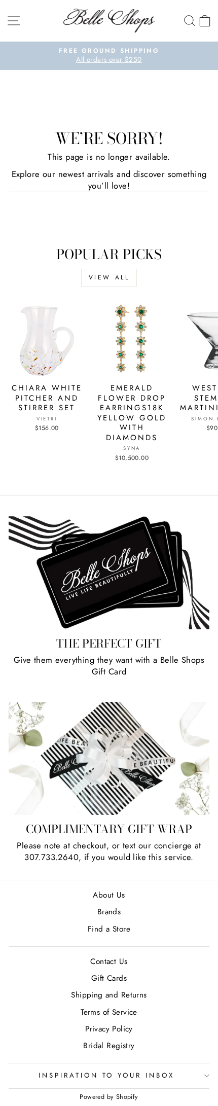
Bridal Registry (108, 1045)
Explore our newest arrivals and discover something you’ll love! (109, 180)
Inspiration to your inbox (106, 1075)
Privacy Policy (109, 1028)
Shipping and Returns (109, 995)
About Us (109, 895)
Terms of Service (109, 1012)
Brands (109, 911)
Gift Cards (109, 978)
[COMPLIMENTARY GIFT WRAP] (109, 758)
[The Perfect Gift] (109, 572)
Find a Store (109, 929)
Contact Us (108, 961)
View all (109, 277)
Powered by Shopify (109, 1096)
